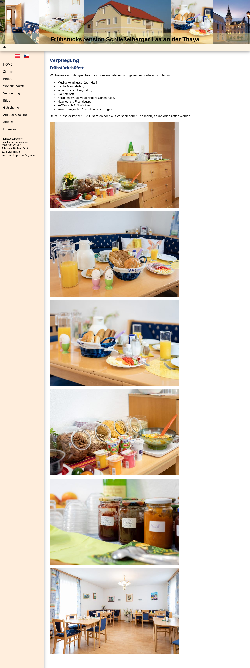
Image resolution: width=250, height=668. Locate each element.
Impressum (10, 129)
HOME (7, 64)
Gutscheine (11, 107)
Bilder (7, 100)
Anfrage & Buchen (16, 114)
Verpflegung (11, 93)
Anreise (8, 122)
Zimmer (8, 71)
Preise (7, 78)
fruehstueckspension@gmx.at (18, 155)
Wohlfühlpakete (14, 86)
